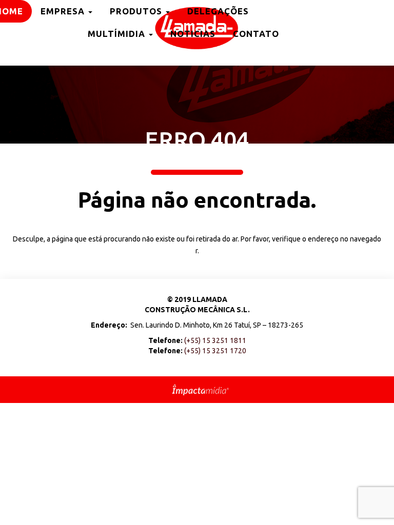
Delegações (218, 11)
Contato (256, 33)
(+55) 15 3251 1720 (215, 351)
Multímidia (118, 33)
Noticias (192, 33)
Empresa (64, 11)
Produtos (137, 11)
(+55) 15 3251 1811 (215, 340)
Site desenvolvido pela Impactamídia (200, 389)
